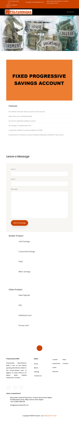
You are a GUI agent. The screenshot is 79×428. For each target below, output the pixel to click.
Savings (36, 372)
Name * (13, 169)
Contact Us (38, 376)
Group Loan (24, 325)
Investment (56, 363)
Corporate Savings (27, 251)
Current (55, 360)
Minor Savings (24, 271)
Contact (65, 363)
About (36, 368)
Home (35, 31)
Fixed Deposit (24, 295)
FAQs (64, 360)
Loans (54, 367)
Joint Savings (24, 241)
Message (14, 189)
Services (55, 372)
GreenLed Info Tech (50, 416)
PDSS (21, 261)
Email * (13, 179)
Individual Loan (25, 315)
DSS (20, 305)
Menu (71, 12)
